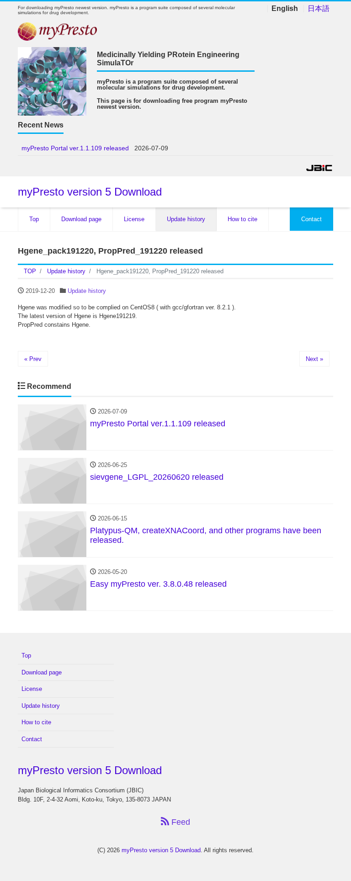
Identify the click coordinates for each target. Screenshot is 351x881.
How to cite (242, 219)
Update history (186, 219)
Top (34, 219)
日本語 (319, 8)
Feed (179, 822)
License (134, 219)
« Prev (33, 359)
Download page (81, 219)
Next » (314, 359)
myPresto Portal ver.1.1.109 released (75, 148)
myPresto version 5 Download (90, 192)
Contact (311, 219)
